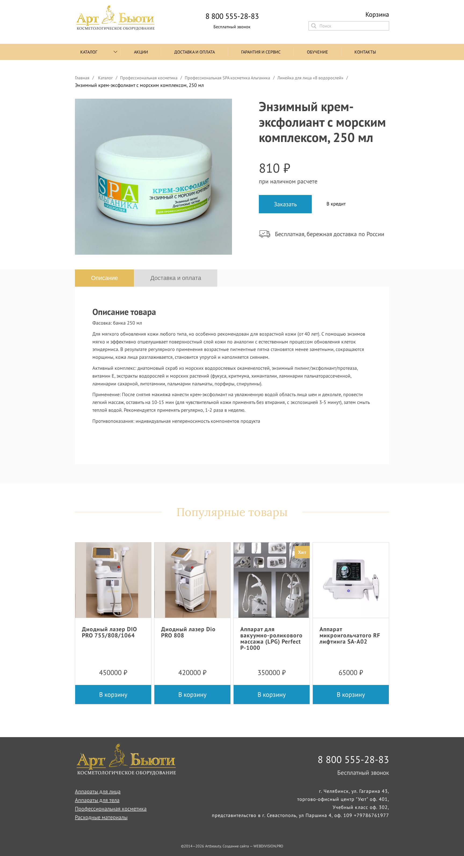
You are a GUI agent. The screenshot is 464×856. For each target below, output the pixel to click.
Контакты (365, 52)
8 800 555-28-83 (232, 16)
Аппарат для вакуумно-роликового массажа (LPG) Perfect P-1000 (271, 638)
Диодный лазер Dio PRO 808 (188, 632)
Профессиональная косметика (111, 808)
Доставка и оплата (194, 52)
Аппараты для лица (98, 791)
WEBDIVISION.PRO (268, 846)
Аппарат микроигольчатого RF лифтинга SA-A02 (350, 635)
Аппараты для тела (97, 800)
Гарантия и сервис (261, 52)
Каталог (88, 52)
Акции (141, 52)
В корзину (113, 694)
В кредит (336, 204)
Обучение (317, 52)
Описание (104, 278)
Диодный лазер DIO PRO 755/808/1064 (109, 632)
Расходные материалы (101, 817)
